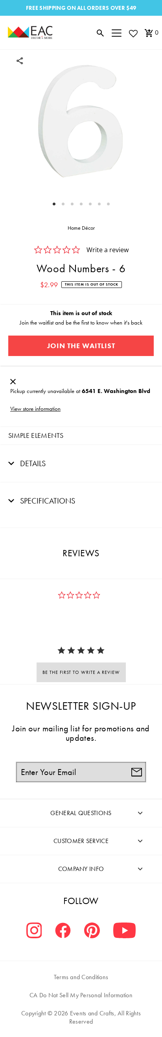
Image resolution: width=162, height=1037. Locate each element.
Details (32, 463)
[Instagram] (34, 931)
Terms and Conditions (81, 977)
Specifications (46, 501)
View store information (35, 409)
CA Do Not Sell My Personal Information (81, 995)
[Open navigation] (117, 32)
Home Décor (81, 227)
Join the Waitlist (81, 345)
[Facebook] (63, 931)
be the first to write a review (81, 672)
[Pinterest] (92, 931)
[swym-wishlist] (133, 33)
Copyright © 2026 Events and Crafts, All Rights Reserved (81, 1017)
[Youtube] (124, 931)
